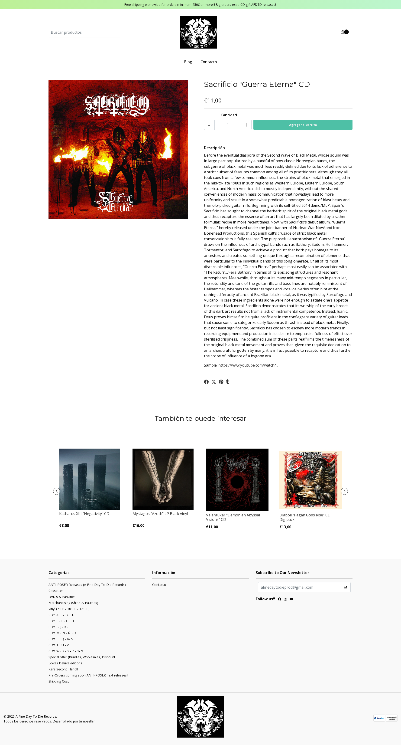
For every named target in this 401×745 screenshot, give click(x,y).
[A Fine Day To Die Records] (200, 32)
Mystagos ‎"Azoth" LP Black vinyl (160, 513)
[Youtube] (291, 600)
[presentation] (56, 491)
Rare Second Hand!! (63, 669)
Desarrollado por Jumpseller (74, 721)
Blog (188, 61)
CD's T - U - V (59, 645)
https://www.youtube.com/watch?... (248, 365)
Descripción (214, 147)
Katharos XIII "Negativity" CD (84, 513)
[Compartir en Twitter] (213, 382)
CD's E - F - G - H (61, 621)
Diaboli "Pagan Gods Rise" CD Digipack (304, 517)
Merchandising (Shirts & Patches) (73, 603)
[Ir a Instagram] (285, 600)
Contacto (208, 61)
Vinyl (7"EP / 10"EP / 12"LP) (69, 609)
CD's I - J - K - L (60, 627)
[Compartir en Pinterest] (221, 382)
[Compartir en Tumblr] (227, 382)
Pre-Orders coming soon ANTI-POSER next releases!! (88, 675)
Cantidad (229, 115)
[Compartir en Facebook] (206, 382)
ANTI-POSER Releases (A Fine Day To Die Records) (87, 584)
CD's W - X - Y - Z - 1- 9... (67, 651)
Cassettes (56, 590)
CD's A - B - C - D (61, 615)
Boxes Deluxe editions (65, 663)
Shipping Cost (59, 681)
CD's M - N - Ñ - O (62, 633)
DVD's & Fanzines (62, 596)
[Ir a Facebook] (279, 600)
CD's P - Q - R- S (61, 639)
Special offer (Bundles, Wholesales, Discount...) (84, 657)
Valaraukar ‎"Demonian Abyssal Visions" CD (233, 517)
